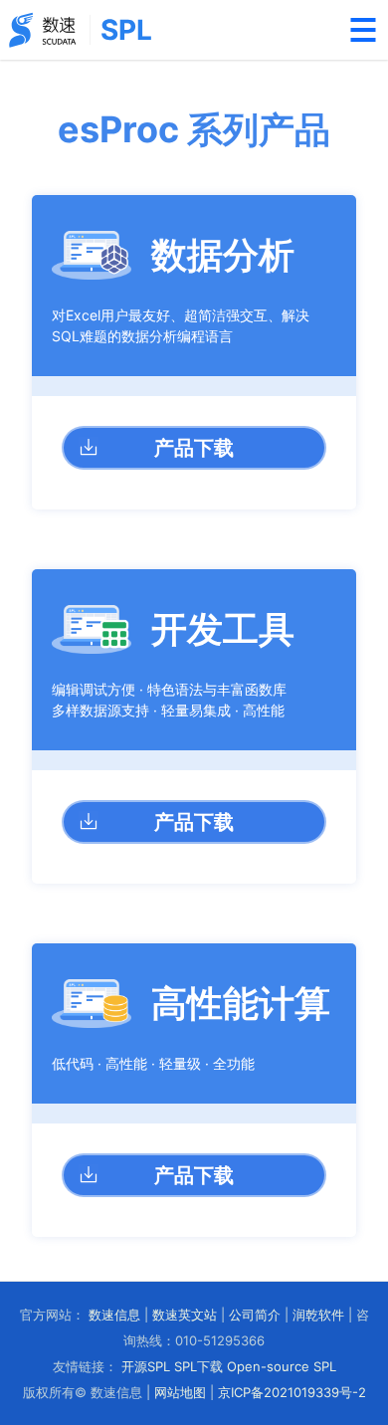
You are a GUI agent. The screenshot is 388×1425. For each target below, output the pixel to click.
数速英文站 (184, 1315)
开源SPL (145, 1366)
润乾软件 (318, 1315)
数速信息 (114, 1315)
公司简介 (255, 1315)
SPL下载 (198, 1366)
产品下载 (194, 448)
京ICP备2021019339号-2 (292, 1392)
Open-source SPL (281, 1366)
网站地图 (180, 1392)
